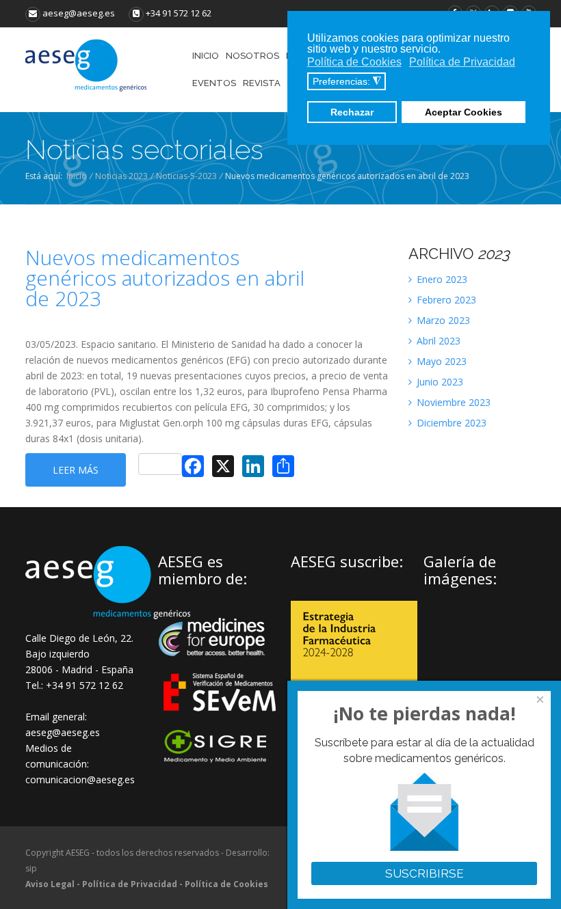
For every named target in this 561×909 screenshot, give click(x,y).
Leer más (76, 469)
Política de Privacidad (129, 884)
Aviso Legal (50, 884)
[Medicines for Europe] (220, 665)
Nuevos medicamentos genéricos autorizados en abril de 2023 (164, 278)
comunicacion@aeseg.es (80, 779)
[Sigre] (220, 761)
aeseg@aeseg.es (77, 13)
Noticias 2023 (121, 176)
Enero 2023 (440, 279)
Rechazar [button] (352, 112)
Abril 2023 (437, 340)
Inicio (76, 176)
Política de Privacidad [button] (462, 62)
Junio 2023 (438, 381)
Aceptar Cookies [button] (463, 112)
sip (31, 868)
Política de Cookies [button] (354, 62)
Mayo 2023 (440, 361)
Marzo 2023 (442, 320)
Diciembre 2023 (450, 422)
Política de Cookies (226, 884)
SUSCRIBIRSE (424, 873)
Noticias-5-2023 (186, 176)
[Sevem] (220, 720)
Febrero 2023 (445, 299)
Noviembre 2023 (452, 402)
